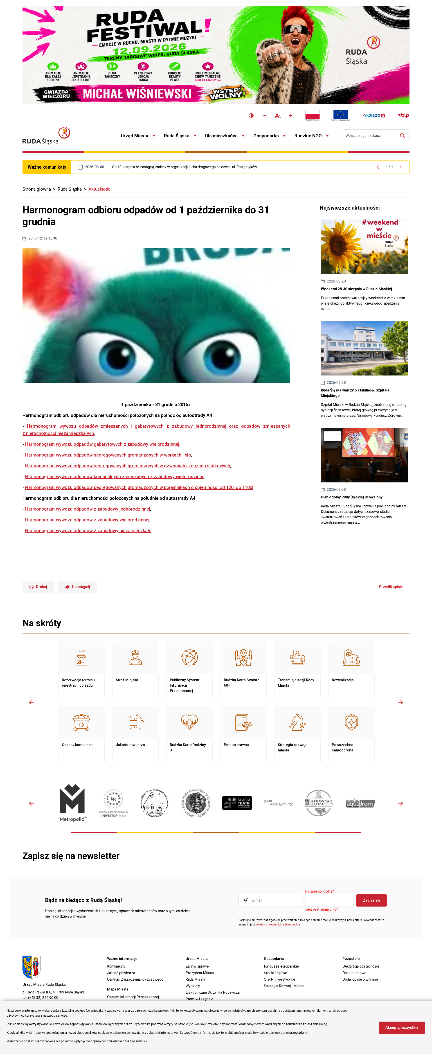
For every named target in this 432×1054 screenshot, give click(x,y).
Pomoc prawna (243, 734)
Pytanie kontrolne (319, 891)
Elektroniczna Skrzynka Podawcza (213, 992)
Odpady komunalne (81, 734)
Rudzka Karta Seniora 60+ (243, 669)
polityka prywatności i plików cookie (278, 924)
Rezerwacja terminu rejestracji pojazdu (81, 669)
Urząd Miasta (134, 135)
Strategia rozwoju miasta (297, 734)
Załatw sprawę (197, 966)
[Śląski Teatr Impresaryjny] (237, 803)
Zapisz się (371, 900)
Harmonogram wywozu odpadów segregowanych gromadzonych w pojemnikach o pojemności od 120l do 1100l (139, 487)
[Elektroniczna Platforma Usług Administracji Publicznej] (374, 115)
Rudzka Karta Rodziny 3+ (189, 734)
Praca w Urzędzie (199, 999)
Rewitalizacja (351, 669)
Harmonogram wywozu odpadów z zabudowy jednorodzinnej (87, 509)
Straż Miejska (135, 669)
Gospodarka (266, 135)
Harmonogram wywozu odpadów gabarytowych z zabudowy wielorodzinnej (102, 444)
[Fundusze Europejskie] (340, 115)
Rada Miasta (195, 979)
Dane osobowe (354, 973)
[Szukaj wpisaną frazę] (403, 135)
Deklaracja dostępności (360, 966)
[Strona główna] (46, 136)
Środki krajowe (275, 973)
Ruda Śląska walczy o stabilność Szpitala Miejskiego (365, 370)
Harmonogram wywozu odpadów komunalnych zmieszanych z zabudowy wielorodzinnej (115, 476)
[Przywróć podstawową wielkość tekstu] (278, 116)
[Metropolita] (72, 803)
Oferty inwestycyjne (279, 979)
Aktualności (100, 189)
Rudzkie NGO (308, 135)
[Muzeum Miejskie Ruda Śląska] (155, 803)
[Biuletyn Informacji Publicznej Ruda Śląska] (403, 115)
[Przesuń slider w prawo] (401, 702)
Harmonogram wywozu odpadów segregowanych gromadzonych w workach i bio (108, 455)
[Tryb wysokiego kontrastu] (251, 115)
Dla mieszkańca (221, 135)
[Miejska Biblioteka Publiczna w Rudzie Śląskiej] (196, 803)
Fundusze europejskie (281, 966)
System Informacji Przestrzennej (133, 997)
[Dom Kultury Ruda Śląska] (278, 803)
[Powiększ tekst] (290, 115)
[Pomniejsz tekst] (264, 115)
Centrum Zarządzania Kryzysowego (135, 979)
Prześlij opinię (391, 587)
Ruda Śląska (176, 135)
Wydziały (193, 986)
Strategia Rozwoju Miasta (284, 986)
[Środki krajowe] (312, 115)
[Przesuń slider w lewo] (31, 702)
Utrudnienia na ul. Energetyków (184, 167)
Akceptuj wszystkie (401, 1027)
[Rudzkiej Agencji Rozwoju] (113, 803)
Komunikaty (116, 966)
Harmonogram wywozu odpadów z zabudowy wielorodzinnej (87, 519)
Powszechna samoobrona (351, 734)
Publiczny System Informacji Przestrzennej (189, 669)
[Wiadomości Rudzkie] (319, 803)
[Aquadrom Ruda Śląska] (360, 803)
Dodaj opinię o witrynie (360, 979)
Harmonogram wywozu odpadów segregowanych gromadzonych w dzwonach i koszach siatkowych (127, 465)
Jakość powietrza (135, 734)
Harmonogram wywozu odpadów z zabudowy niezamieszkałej (89, 530)
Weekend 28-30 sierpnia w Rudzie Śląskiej (365, 265)
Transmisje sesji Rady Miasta (297, 669)
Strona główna (36, 189)
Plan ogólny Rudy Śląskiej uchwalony (365, 476)
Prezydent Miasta (200, 973)
